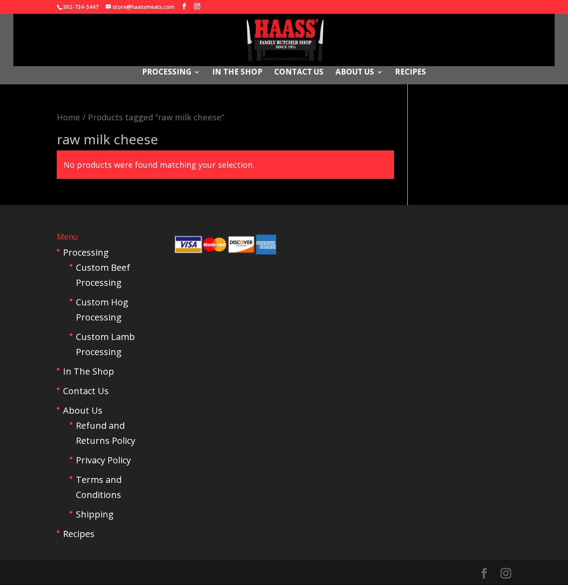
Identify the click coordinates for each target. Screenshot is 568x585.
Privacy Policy (103, 460)
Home (68, 117)
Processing (166, 73)
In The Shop (237, 73)
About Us (354, 73)
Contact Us (298, 73)
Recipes (410, 73)
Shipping (95, 514)
